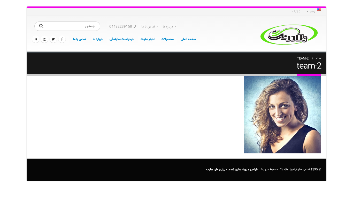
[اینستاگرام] (44, 39)
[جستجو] (41, 26)
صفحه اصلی (188, 39)
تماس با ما (148, 26)
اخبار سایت (148, 39)
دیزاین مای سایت (216, 169)
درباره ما (168, 26)
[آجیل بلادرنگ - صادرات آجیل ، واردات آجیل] (289, 33)
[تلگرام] (35, 39)
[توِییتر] (53, 39)
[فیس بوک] (62, 39)
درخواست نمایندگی (122, 39)
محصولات (168, 39)
